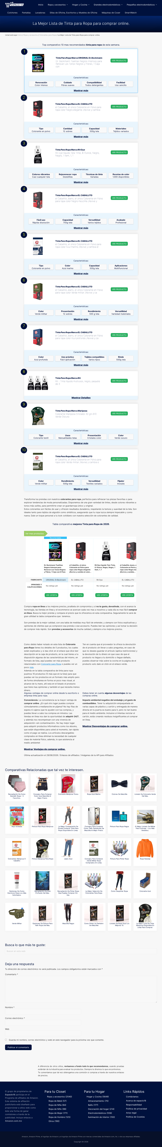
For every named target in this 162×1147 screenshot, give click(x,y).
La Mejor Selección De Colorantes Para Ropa (93, 892)
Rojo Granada (17, 826)
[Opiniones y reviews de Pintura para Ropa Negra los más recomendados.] (119, 816)
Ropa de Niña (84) (57, 1105)
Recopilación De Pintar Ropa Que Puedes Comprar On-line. (68, 893)
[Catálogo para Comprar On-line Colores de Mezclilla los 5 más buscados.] (119, 783)
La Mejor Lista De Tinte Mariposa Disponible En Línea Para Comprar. (145, 925)
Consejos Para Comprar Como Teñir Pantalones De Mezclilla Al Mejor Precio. (94, 828)
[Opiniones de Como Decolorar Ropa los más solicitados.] (16, 880)
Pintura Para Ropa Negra (119, 826)
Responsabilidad (134, 1104)
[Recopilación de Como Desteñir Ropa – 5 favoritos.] (16, 783)
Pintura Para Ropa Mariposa (42, 826)
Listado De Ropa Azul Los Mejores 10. (119, 924)
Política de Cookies (135, 1117)
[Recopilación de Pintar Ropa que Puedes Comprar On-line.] (68, 880)
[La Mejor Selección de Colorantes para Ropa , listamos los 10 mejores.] (93, 880)
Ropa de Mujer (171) (58, 1113)
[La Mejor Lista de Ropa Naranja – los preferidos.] (145, 848)
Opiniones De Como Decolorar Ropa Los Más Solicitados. (16, 893)
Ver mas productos (34, 533)
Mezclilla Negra (68, 923)
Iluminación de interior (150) (101, 1117)
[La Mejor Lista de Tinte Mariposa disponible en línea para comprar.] (145, 913)
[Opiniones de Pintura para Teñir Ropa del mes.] (42, 913)
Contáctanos (132, 1096)
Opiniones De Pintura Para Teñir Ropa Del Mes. (42, 924)
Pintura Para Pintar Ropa (119, 859)
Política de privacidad (136, 1108)
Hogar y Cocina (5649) (98, 1096)
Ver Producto (119, 60)
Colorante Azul (145, 891)
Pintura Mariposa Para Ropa (42, 859)
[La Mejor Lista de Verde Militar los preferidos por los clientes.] (16, 913)
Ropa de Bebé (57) (58, 1101)
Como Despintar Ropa (119, 891)
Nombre (9, 1007)
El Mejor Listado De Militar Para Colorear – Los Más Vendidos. (145, 828)
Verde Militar (17, 923)
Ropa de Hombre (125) (59, 1117)
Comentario (11, 974)
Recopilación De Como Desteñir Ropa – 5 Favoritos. (16, 796)
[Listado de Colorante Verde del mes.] (145, 783)
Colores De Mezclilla (119, 794)
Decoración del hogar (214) (101, 1109)
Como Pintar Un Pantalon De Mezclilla (93, 924)
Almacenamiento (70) (98, 1101)
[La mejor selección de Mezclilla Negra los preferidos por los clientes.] (68, 913)
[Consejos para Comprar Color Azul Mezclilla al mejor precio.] (42, 783)
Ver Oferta (51, 595)
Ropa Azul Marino (93, 794)
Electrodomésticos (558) (100, 1113)
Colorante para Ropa (51, 664)
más (32, 667)
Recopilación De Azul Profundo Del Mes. (42, 892)
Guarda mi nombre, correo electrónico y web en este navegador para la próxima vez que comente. (56, 1040)
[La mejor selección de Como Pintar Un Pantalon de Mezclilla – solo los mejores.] (93, 913)
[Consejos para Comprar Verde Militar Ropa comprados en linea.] (93, 848)
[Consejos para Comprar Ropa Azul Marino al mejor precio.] (93, 783)
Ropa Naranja (145, 859)
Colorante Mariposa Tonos (68, 794)
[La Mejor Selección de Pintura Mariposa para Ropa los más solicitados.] (42, 848)
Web (7, 1029)
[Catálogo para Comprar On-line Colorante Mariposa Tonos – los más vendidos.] (68, 783)
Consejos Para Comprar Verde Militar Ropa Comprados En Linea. (94, 861)
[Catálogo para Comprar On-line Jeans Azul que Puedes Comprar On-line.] (68, 848)
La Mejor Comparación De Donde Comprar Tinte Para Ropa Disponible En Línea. (68, 828)
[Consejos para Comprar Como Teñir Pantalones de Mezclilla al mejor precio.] (93, 816)
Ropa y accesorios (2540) (59, 1096)
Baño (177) (93, 1105)
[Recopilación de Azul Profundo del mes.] (42, 880)
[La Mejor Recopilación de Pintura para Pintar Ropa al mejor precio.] (119, 848)
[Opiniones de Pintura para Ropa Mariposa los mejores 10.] (42, 816)
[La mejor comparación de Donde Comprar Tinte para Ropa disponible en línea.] (68, 816)
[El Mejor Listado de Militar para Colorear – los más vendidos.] (145, 816)
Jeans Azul (68, 859)
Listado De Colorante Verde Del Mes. (145, 795)
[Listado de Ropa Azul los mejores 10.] (119, 913)
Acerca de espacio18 (136, 1100)
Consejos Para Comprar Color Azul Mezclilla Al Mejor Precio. (42, 796)
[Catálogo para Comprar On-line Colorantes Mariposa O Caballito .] (16, 848)
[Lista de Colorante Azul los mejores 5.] (145, 880)
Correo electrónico (15, 1018)
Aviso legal (131, 1113)
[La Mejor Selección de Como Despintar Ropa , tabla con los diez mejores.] (119, 880)
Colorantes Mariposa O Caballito (17, 860)
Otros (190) (54, 1121)
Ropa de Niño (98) (57, 1109)
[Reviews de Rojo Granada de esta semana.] (16, 816)
